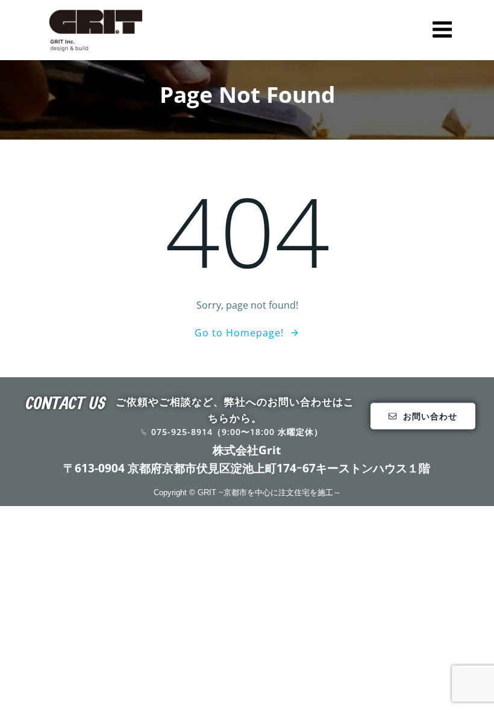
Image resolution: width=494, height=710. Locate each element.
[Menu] (442, 30)
